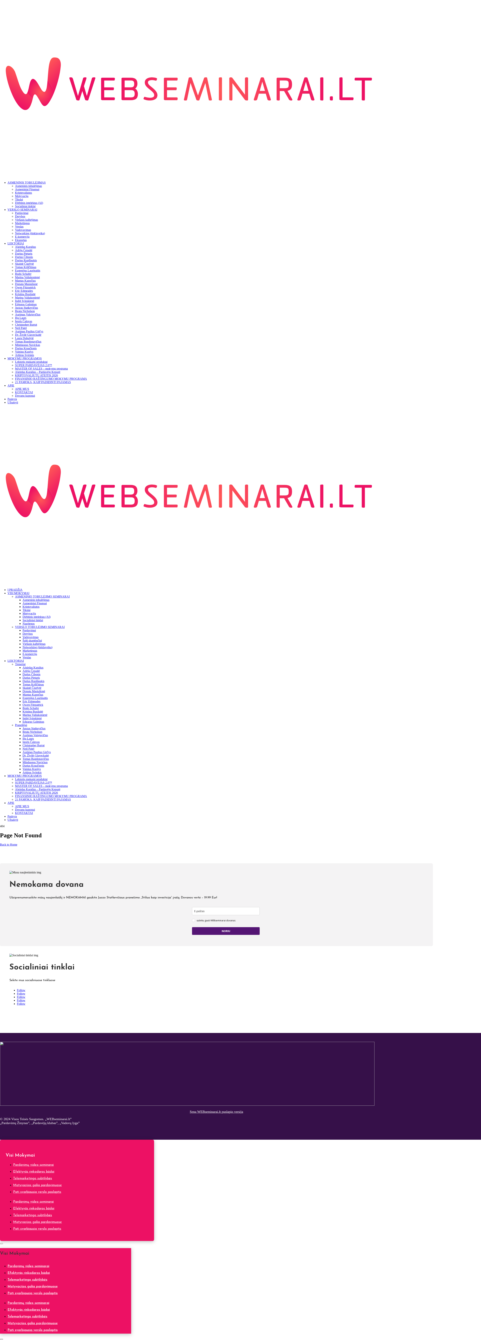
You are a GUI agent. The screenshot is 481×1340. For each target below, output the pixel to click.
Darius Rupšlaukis (26, 260)
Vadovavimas (23, 230)
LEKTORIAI (16, 243)
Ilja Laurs (20, 317)
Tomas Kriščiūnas (25, 267)
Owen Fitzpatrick (25, 287)
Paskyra (12, 399)
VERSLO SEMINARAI (22, 209)
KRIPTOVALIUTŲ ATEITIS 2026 (36, 375)
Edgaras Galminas (26, 304)
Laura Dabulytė (24, 338)
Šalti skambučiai (32, 640)
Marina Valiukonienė (27, 277)
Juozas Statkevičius (26, 307)
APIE (11, 385)
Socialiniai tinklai (25, 206)
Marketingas (22, 223)
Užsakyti (13, 402)
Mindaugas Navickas (27, 345)
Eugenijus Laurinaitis (27, 270)
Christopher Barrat (26, 324)
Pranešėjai (21, 725)
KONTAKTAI (24, 392)
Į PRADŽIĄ (15, 589)
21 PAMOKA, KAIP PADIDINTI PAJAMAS (43, 382)
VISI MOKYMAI (18, 593)
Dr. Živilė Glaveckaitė (28, 334)
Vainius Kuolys (24, 351)
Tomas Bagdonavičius (28, 341)
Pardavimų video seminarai (33, 1165)
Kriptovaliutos (23, 192)
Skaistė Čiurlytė (24, 263)
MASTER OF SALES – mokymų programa (41, 368)
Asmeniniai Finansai (27, 189)
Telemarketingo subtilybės (32, 1178)
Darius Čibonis (24, 257)
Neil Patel (21, 328)
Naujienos (29, 623)
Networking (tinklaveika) (30, 233)
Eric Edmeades (24, 290)
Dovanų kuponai (25, 395)
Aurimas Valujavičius (27, 314)
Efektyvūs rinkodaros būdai (33, 1172)
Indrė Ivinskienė (24, 301)
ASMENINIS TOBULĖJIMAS (27, 182)
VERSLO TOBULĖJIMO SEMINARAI (40, 627)
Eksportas (21, 240)
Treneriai (20, 664)
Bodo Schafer (23, 273)
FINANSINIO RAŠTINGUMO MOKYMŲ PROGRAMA (51, 378)
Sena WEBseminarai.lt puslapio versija (216, 1112)
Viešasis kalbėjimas (26, 219)
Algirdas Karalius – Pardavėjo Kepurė (37, 372)
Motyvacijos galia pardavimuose (37, 1185)
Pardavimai (21, 213)
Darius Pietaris (23, 253)
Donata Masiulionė (26, 284)
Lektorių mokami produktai (31, 361)
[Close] (1, 1243)
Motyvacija (21, 196)
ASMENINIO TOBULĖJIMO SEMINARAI (42, 596)
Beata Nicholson (25, 311)
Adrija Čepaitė (23, 250)
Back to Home (8, 844)
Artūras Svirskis (24, 355)
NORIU (226, 931)
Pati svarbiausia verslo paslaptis (37, 1192)
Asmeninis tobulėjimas (28, 186)
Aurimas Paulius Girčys (29, 331)
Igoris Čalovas (23, 321)
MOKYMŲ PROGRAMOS (25, 358)
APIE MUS (22, 388)
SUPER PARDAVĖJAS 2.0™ (33, 365)
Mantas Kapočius (25, 280)
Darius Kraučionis (26, 348)
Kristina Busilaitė (25, 294)
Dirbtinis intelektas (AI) (29, 202)
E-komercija (22, 236)
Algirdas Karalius (25, 246)
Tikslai (19, 199)
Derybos (20, 216)
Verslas (19, 226)
